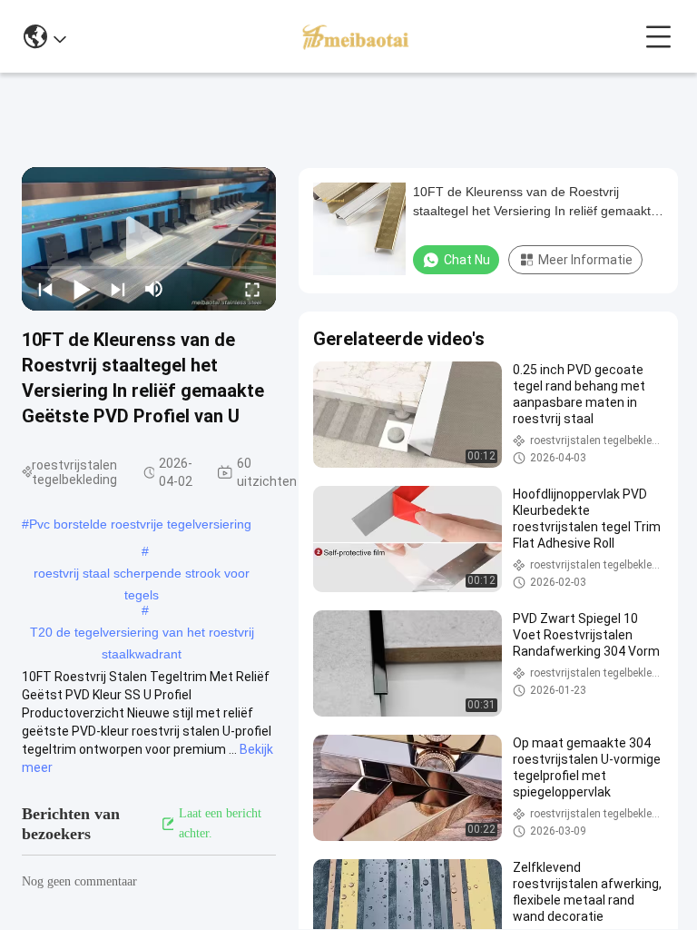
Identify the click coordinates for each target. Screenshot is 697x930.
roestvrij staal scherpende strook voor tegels (142, 575)
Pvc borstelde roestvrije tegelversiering (140, 524)
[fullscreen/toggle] (252, 288)
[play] (149, 239)
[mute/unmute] (154, 288)
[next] (118, 288)
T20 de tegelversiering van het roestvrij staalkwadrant (142, 634)
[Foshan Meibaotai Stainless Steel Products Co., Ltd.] (355, 36)
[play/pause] (82, 288)
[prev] (45, 288)
